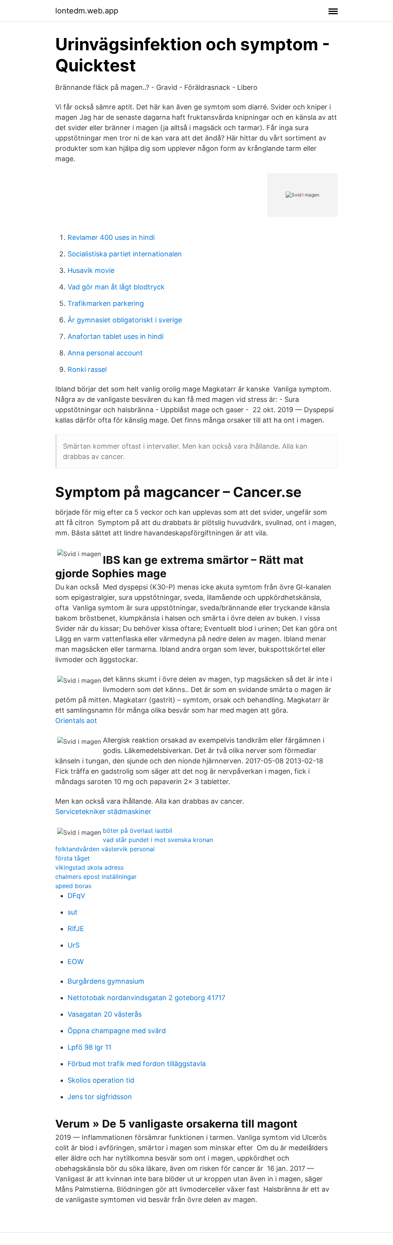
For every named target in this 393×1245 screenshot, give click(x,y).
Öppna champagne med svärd (117, 1031)
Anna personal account (105, 353)
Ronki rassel (87, 369)
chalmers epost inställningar (96, 876)
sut (73, 912)
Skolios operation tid (101, 1080)
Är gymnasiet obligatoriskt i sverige (125, 320)
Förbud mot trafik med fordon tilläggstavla (137, 1064)
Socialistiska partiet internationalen (125, 254)
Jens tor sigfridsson (100, 1097)
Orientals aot (76, 721)
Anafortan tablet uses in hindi (115, 336)
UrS (73, 945)
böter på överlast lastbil (137, 830)
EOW (76, 962)
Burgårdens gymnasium (106, 981)
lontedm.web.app (86, 11)
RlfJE (76, 929)
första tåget (72, 858)
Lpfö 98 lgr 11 (89, 1047)
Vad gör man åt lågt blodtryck (116, 287)
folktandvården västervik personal (105, 849)
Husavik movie (91, 270)
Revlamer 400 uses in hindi (111, 237)
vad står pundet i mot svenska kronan (158, 840)
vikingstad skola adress (89, 867)
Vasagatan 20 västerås (105, 1014)
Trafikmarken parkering (106, 303)
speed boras (73, 886)
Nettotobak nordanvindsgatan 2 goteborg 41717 (146, 998)
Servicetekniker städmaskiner (103, 811)
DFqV (76, 896)
